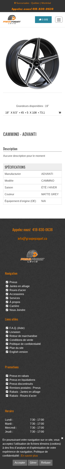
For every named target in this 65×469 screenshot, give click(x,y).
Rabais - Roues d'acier (22, 395)
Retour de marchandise (22, 336)
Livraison (14, 332)
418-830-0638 (42, 229)
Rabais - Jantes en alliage (24, 391)
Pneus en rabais (18, 375)
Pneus (12, 282)
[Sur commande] (59, 113)
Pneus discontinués (20, 383)
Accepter (20, 462)
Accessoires (16, 294)
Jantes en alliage (19, 286)
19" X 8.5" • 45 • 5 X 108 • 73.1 (24, 112)
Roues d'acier (17, 290)
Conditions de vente (20, 340)
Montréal (46, 3)
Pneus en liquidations (21, 379)
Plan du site (16, 347)
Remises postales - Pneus (24, 387)
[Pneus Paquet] (12, 19)
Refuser (45, 462)
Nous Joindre (16, 310)
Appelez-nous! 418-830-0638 (33, 9)
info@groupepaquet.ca (32, 238)
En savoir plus (29, 455)
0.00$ (44, 19)
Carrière (13, 306)
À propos (14, 302)
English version (18, 351)
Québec (35, 3)
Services (14, 298)
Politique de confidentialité (24, 344)
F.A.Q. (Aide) (16, 328)
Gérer (33, 462)
